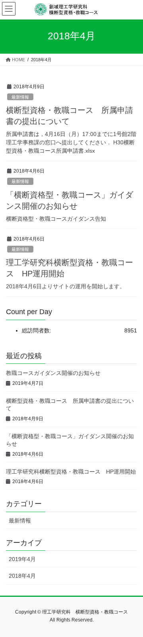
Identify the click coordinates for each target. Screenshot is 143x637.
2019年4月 (22, 559)
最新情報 (20, 97)
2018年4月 (22, 576)
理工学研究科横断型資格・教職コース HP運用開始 (71, 471)
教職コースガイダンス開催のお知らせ (53, 373)
